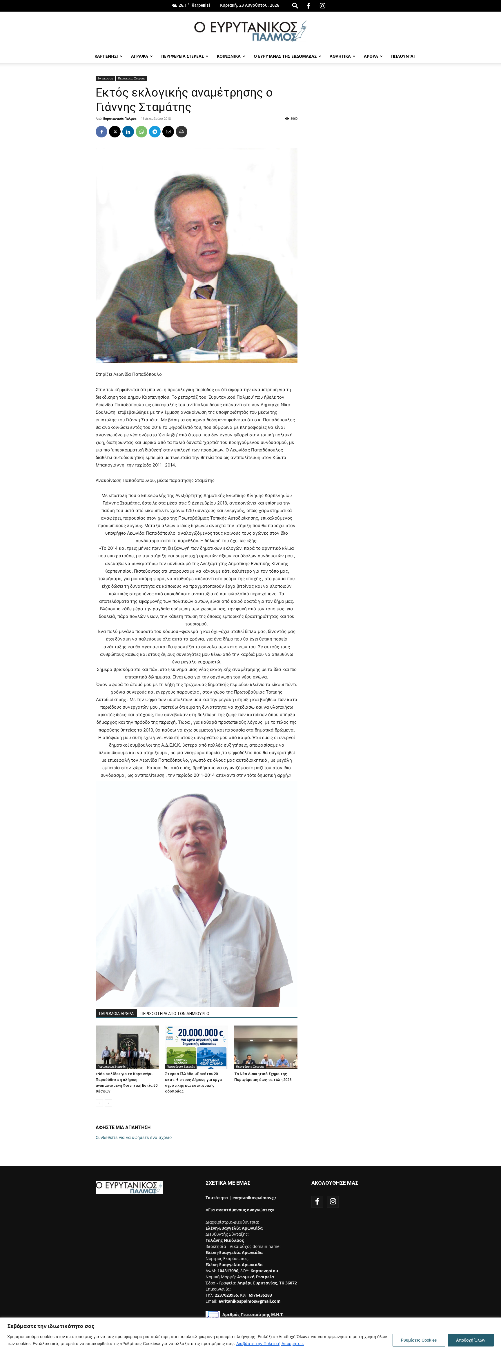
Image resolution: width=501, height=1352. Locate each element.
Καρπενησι (106, 56)
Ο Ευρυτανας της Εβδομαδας (285, 56)
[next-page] (108, 1102)
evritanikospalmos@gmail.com (250, 1301)
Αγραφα (139, 56)
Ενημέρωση (105, 78)
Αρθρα (371, 56)
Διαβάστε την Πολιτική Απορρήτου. (270, 1343)
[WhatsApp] (141, 131)
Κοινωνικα (229, 56)
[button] (295, 5)
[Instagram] (322, 6)
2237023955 (226, 1295)
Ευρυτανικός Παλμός (119, 118)
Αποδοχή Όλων (470, 1340)
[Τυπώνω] (181, 131)
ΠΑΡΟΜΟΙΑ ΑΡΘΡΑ (116, 1013)
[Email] (168, 131)
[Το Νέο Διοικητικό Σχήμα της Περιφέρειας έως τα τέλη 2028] (265, 1047)
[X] (115, 131)
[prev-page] (99, 1102)
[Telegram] (155, 131)
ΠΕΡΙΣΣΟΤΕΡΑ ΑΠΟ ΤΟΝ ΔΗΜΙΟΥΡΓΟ (175, 1013)
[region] (250, 1334)
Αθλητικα (340, 56)
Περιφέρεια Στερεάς (131, 78)
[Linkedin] (128, 131)
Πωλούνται (403, 56)
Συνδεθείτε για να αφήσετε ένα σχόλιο (134, 1137)
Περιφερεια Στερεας (182, 56)
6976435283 (260, 1295)
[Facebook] (308, 6)
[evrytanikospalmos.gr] (250, 31)
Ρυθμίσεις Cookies (419, 1340)
